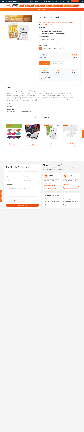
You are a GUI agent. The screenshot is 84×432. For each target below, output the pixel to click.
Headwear (42, 5)
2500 (61, 48)
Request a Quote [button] (59, 63)
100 (45, 48)
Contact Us (46, 78)
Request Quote (51, 1)
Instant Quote (82, 134)
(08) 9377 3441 (66, 184)
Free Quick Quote (74, 1)
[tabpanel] (14, 135)
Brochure (31, 1)
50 (40, 48)
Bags (37, 5)
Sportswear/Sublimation (57, 5)
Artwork (56, 1)
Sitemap (64, 1)
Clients (45, 1)
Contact (68, 1)
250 (50, 48)
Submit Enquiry (22, 205)
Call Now (71, 187)
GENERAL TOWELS (48, 24)
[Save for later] (20, 125)
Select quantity (43, 45)
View (14, 144)
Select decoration (44, 36)
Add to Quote (45, 63)
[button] (80, 1)
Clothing (21, 5)
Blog (60, 1)
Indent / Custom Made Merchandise (71, 5)
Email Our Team (52, 188)
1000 (55, 48)
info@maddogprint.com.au (49, 185)
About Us (36, 1)
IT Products (49, 5)
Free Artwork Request (1, 196)
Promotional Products (30, 5)
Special (41, 1)
